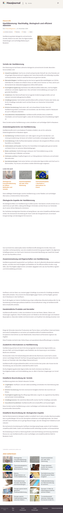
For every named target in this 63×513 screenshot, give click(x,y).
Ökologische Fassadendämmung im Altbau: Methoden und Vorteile (9, 185)
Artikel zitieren (9, 32)
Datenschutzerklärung (57, 508)
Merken (18, 32)
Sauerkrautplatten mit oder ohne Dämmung (25, 183)
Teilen (24, 32)
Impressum (45, 508)
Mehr (31, 32)
